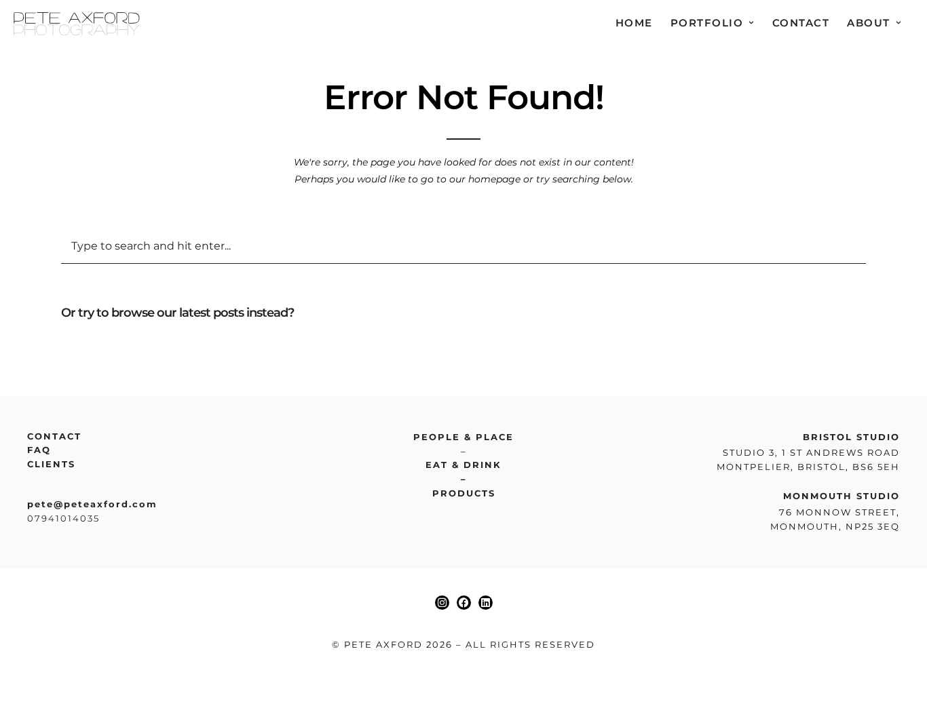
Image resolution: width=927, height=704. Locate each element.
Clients (51, 463)
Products (463, 493)
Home (634, 22)
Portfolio (707, 22)
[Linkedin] (485, 602)
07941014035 (63, 518)
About (868, 22)
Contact (801, 22)
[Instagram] (442, 602)
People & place (463, 436)
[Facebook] (464, 602)
